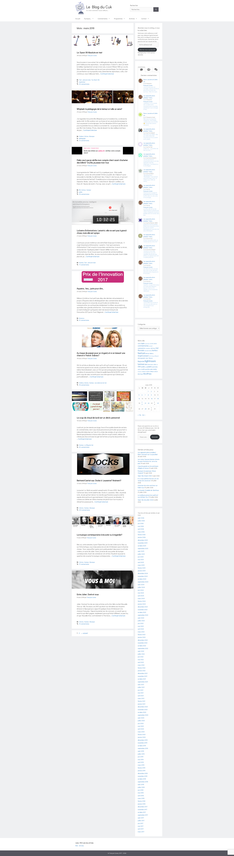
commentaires (143, 346)
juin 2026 (141, 523)
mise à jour (150, 364)
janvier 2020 (142, 737)
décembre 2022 (143, 640)
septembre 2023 (143, 615)
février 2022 (141, 668)
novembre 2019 (142, 743)
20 (142, 403)
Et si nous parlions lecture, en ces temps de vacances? (148, 479)
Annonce (81, 318)
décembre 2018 (143, 773)
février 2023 (141, 634)
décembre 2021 (143, 673)
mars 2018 (141, 798)
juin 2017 (140, 823)
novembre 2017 (142, 809)
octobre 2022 (142, 646)
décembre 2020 (143, 707)
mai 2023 (141, 626)
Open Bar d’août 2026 (145, 476)
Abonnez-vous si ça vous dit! (147, 50)
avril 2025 (141, 562)
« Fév (139, 415)
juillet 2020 (141, 721)
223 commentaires (84, 510)
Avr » (143, 415)
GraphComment (143, 356)
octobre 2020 (142, 712)
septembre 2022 (143, 648)
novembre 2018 (142, 776)
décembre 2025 (143, 540)
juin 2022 (140, 657)
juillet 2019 (141, 754)
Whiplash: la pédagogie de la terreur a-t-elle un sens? (99, 109)
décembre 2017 (142, 807)
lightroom (150, 361)
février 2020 (142, 734)
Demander (155, 437)
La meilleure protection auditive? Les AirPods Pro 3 (148, 496)
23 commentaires (84, 140)
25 (158, 403)
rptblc (151, 369)
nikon (154, 364)
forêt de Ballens (149, 353)
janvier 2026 (142, 537)
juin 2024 (141, 590)
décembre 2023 (143, 607)
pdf (146, 367)
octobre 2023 (142, 612)
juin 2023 (140, 623)
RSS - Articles (79, 846)
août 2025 (141, 551)
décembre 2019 (143, 740)
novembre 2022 (142, 643)
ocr (157, 364)
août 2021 (141, 684)
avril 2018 (141, 796)
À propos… (87, 19)
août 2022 (141, 651)
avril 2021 (141, 696)
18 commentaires (84, 385)
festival (141, 353)
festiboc (155, 350)
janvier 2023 (141, 637)
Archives (132, 19)
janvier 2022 (141, 671)
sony (155, 369)
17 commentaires (84, 265)
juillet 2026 (141, 521)
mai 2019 (141, 759)
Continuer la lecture (107, 74)
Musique (91, 136)
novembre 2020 (143, 709)
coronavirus (141, 348)
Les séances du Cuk (100, 383)
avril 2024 (141, 596)
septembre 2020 (143, 715)
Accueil (77, 19)
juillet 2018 (141, 787)
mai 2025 (141, 559)
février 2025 (141, 568)
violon (148, 371)
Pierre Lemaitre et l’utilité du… (150, 80)
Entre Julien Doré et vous (88, 594)
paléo (80, 192)
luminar (141, 364)
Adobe (139, 343)
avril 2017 (141, 829)
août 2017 (141, 818)
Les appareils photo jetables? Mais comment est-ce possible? (148, 453)
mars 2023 (141, 632)
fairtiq (150, 350)
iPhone (152, 356)
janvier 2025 (142, 571)
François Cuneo (147, 85)
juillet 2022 (141, 654)
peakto (149, 367)
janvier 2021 (141, 704)
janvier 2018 (141, 804)
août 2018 (141, 784)
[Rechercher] (156, 9)
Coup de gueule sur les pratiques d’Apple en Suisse (148, 467)
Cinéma (81, 136)
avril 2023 (141, 629)
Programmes (118, 19)
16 (151, 399)
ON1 (139, 367)
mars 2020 (141, 732)
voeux (152, 371)
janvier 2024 (142, 604)
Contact (144, 19)
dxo (154, 348)
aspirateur (82, 82)
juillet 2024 (141, 587)
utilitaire (144, 371)
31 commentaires (84, 564)
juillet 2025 (141, 554)
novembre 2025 (142, 543)
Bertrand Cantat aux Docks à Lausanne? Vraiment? (99, 480)
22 (148, 403)
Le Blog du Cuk (99, 6)
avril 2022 (141, 662)
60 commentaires (84, 447)
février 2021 (141, 701)
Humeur (88, 190)
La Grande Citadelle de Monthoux (148, 490)
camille (151, 343)
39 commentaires (84, 194)
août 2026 (141, 518)
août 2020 (141, 718)
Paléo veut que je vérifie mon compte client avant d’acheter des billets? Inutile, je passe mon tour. (102, 161)
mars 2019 (141, 765)
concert (150, 346)
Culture (86, 136)
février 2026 (141, 534)
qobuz (139, 369)
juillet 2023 (141, 621)
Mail (146, 364)
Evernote (146, 350)
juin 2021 (140, 690)
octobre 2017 (142, 812)
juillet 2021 (141, 687)
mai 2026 (141, 526)
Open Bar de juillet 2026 (145, 500)
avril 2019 (141, 762)
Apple (142, 343)
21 (145, 403)
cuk (152, 348)
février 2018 (141, 801)
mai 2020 (141, 726)
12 (139, 399)
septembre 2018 (143, 782)
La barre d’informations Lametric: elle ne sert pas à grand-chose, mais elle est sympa (102, 231)
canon (155, 343)
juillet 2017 (141, 820)
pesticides (155, 367)
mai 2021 (141, 693)
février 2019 (141, 768)
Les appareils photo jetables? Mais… (149, 97)
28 (145, 409)
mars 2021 (141, 698)
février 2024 (142, 601)
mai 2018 (141, 793)
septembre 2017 (143, 815)
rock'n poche (145, 369)
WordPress (147, 373)
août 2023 (141, 618)
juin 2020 (141, 723)
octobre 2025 (142, 546)
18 (158, 399)
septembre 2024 (143, 582)
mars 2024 (141, 598)
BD (80, 190)
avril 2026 (141, 529)
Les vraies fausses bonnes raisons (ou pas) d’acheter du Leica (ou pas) (148, 461)
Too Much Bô (95, 80)
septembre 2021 (143, 682)
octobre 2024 (142, 579)
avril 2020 (141, 729)
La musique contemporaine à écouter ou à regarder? (99, 534)
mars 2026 (141, 532)
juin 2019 (140, 757)
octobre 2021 (142, 679)
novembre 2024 (143, 576)
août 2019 (141, 751)
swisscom (139, 371)
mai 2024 (141, 593)
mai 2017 (140, 826)
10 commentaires (84, 624)
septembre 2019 (143, 748)
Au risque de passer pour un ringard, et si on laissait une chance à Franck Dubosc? (101, 354)
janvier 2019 (141, 770)
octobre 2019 (142, 746)
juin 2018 (140, 790)
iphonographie (141, 358)
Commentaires (102, 19)
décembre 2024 (143, 573)
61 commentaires (84, 320)
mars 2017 (141, 832)
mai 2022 (141, 659)
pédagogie (82, 138)
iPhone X (157, 356)
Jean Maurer (149, 358)
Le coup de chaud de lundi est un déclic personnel (98, 417)
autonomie (147, 343)
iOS (150, 356)
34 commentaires (84, 84)
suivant (84, 633)
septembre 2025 (143, 548)
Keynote (141, 361)
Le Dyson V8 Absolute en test (89, 52)
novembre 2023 (142, 610)
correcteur (147, 348)
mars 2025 (141, 565)
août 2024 (141, 584)
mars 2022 (141, 665)
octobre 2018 (142, 779)
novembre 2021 (142, 676)
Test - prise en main (85, 80)
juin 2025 (141, 557)
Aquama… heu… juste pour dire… (90, 288)
